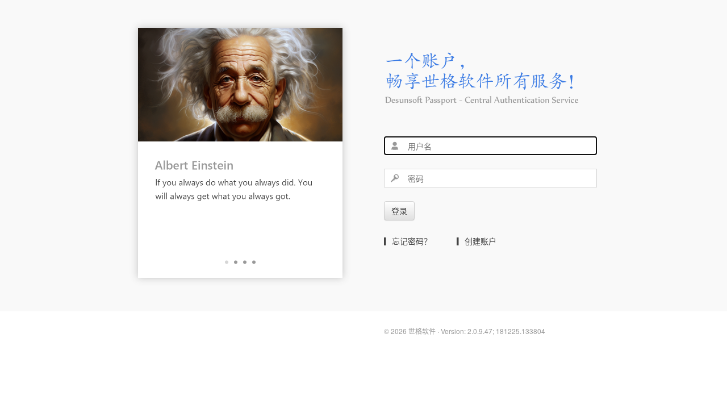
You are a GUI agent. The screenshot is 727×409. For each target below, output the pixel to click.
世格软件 (422, 331)
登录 (399, 210)
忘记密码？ (412, 241)
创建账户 (480, 241)
